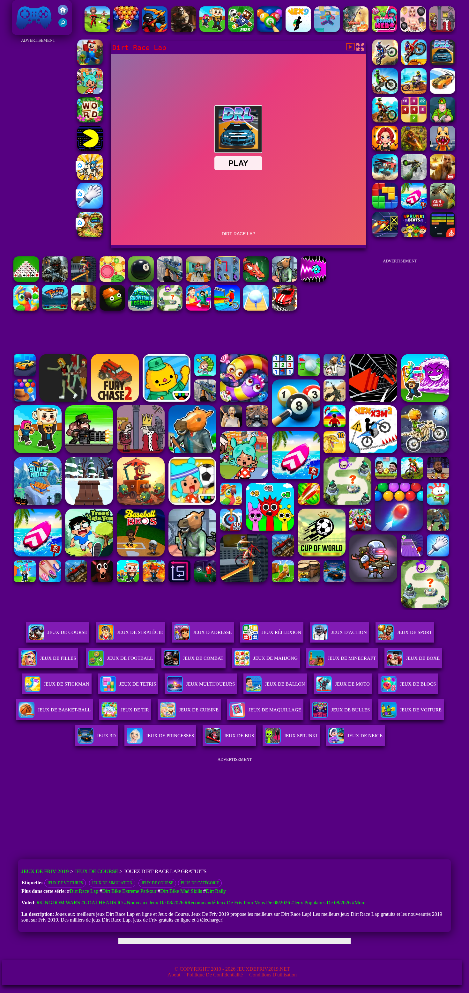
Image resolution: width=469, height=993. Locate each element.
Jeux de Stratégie (140, 632)
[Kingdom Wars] (90, 178)
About (174, 974)
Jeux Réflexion (281, 632)
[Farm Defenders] (414, 149)
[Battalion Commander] (442, 120)
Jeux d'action (349, 632)
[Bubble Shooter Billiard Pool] (269, 30)
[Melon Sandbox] (112, 309)
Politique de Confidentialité (215, 974)
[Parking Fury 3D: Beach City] (284, 309)
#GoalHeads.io (102, 902)
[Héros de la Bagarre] (384, 30)
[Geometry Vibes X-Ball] (313, 280)
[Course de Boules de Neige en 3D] (256, 309)
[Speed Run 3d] (385, 235)
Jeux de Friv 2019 (45, 871)
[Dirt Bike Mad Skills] (385, 92)
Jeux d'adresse (212, 632)
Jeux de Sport (414, 632)
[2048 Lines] (414, 120)
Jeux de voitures (65, 883)
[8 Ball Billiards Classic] (141, 280)
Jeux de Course (67, 632)
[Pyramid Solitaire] (26, 280)
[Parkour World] (327, 30)
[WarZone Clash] (183, 30)
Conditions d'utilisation (273, 974)
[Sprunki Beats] (414, 235)
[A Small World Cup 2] (241, 30)
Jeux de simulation (112, 883)
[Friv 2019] (63, 13)
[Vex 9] (298, 30)
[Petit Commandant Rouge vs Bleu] (97, 30)
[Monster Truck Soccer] (55, 309)
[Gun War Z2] (442, 207)
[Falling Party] (90, 63)
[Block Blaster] (385, 207)
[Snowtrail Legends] (141, 309)
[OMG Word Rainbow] (90, 120)
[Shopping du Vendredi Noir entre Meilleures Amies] (413, 30)
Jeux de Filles (58, 658)
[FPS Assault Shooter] (83, 309)
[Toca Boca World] (90, 92)
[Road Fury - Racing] (385, 178)
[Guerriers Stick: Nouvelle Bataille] (155, 30)
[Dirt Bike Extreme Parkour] (385, 120)
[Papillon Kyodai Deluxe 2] (227, 280)
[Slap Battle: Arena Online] (90, 207)
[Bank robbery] (284, 280)
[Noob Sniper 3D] (169, 280)
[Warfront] (55, 280)
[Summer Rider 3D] (414, 207)
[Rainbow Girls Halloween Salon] (385, 149)
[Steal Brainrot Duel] (212, 30)
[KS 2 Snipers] (414, 178)
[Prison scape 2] (198, 280)
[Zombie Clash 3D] (355, 30)
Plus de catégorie (200, 883)
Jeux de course (157, 883)
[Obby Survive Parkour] (198, 309)
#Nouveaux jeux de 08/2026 (153, 902)
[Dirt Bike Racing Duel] (385, 63)
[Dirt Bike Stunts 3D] (414, 63)
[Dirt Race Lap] (442, 63)
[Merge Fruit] (112, 280)
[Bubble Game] (126, 30)
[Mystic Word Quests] (90, 235)
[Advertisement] (38, 140)
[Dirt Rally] (442, 92)
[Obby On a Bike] (227, 309)
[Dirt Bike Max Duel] (414, 92)
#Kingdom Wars (58, 902)
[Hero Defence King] (169, 309)
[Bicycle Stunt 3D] (83, 280)
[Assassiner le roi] (442, 30)
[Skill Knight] (256, 280)
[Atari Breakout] (442, 235)
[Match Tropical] (26, 309)
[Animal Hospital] (442, 149)
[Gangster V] (442, 178)
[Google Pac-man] (90, 149)
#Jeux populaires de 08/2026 (321, 902)
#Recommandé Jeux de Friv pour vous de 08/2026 (237, 902)
